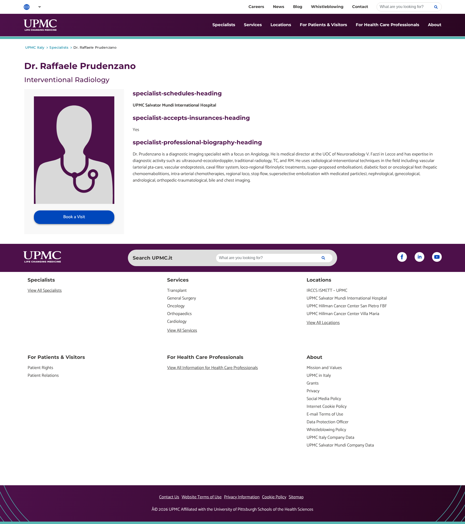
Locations (281, 24)
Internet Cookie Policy (327, 406)
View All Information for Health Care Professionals (212, 368)
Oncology (176, 306)
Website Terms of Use (202, 497)
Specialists (223, 24)
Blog (297, 6)
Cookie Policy (274, 497)
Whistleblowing (327, 6)
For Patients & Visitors (323, 24)
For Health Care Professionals (387, 24)
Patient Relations (43, 375)
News (278, 6)
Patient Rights (40, 368)
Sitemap (296, 497)
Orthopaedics (179, 314)
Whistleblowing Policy (326, 430)
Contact (360, 6)
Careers (256, 6)
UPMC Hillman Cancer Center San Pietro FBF (347, 306)
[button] (36, 6)
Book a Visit (74, 217)
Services (253, 24)
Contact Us (169, 497)
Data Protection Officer (328, 422)
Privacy (313, 391)
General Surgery (181, 298)
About (434, 24)
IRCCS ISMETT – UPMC (327, 290)
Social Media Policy (324, 399)
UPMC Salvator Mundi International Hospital (347, 298)
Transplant (177, 290)
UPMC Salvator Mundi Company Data (340, 445)
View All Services (182, 330)
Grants (313, 383)
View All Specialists (45, 290)
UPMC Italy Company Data (330, 437)
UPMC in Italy (319, 375)
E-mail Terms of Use (325, 414)
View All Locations (323, 323)
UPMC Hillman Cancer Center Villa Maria (343, 314)
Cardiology (176, 321)
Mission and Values (324, 368)
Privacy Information (242, 497)
